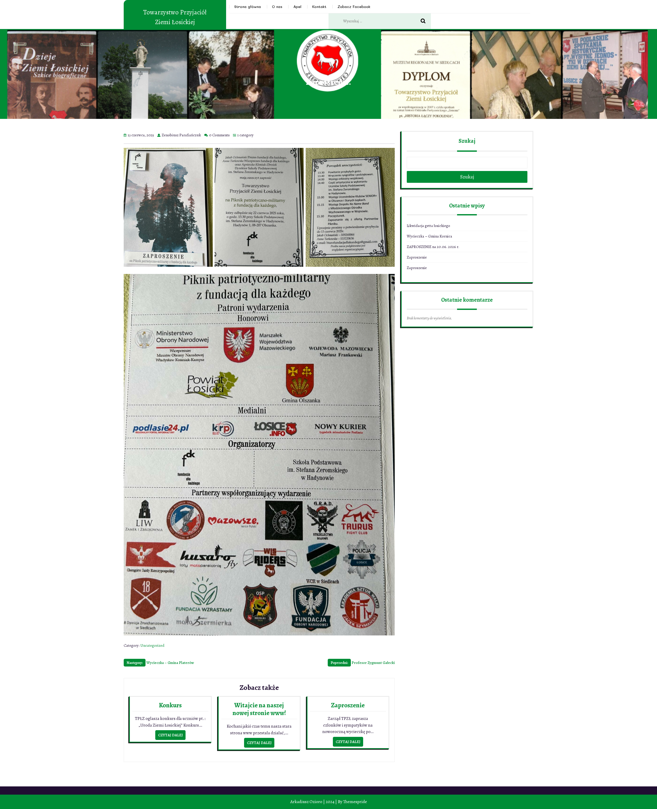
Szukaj (467, 141)
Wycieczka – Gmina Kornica (429, 236)
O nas (277, 6)
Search (426, 21)
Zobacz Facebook (353, 6)
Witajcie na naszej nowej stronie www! (259, 709)
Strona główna (247, 6)
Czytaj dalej (170, 735)
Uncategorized (152, 645)
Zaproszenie (348, 705)
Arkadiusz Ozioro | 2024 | (313, 802)
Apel (297, 6)
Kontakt (319, 6)
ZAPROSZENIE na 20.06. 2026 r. (433, 246)
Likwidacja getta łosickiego (428, 225)
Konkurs (170, 705)
